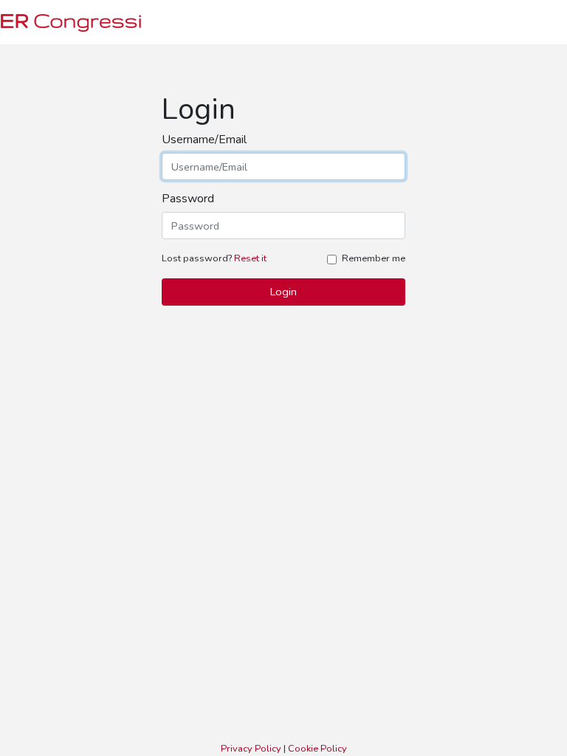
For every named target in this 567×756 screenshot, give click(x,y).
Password (188, 199)
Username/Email (204, 140)
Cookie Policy (317, 748)
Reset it (250, 258)
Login (283, 291)
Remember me (373, 258)
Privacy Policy (251, 748)
